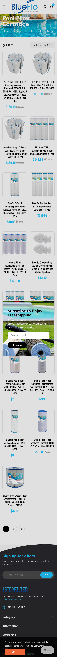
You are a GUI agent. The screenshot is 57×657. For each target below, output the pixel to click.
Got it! (15, 651)
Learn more (39, 645)
